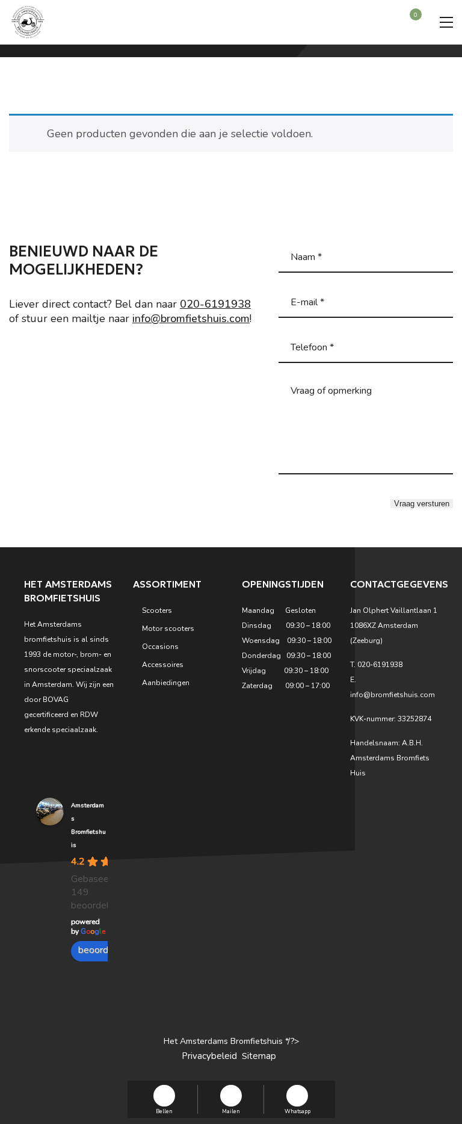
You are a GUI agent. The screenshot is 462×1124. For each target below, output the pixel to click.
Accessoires (162, 664)
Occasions (160, 646)
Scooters (157, 610)
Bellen (164, 1111)
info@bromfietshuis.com (191, 318)
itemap (261, 1056)
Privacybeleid (209, 1056)
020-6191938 (215, 304)
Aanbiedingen (165, 683)
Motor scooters (168, 628)
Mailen (231, 1111)
